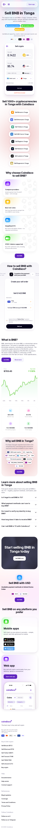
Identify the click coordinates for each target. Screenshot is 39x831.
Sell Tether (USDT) (7, 753)
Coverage (4, 799)
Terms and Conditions (8, 802)
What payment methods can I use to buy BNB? (15, 504)
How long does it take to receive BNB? (16, 519)
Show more (18, 360)
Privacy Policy (5, 806)
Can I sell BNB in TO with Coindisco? (15, 526)
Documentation (6, 777)
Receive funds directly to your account (21, 274)
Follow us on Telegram (8, 820)
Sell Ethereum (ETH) (7, 749)
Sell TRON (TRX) (6, 760)
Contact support (6, 785)
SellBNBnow (19, 558)
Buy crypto (4, 767)
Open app (31, 4)
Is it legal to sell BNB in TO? (12, 497)
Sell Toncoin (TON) (7, 756)
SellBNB (19, 256)
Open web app (10, 676)
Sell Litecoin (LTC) (7, 764)
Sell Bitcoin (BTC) (6, 745)
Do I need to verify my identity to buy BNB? (16, 512)
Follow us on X (5, 816)
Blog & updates (6, 795)
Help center (5, 781)
